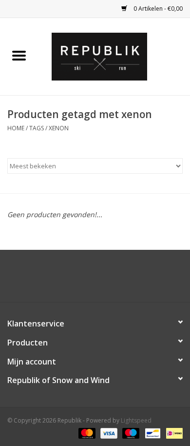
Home (15, 128)
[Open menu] (19, 55)
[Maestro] (130, 432)
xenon (59, 128)
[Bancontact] (151, 432)
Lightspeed (136, 420)
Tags (36, 128)
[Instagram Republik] (104, 279)
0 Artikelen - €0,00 (157, 8)
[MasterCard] (86, 432)
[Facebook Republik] (86, 279)
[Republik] (114, 56)
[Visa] (108, 432)
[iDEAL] (173, 432)
